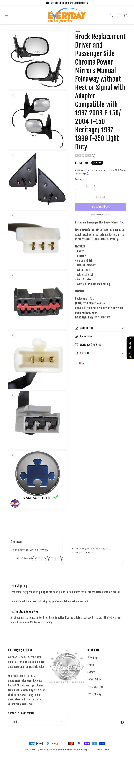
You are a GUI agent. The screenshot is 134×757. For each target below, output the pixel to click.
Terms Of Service (95, 686)
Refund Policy (94, 679)
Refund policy (72, 749)
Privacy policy (87, 749)
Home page (92, 657)
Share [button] (81, 363)
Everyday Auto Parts (40, 749)
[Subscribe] (63, 722)
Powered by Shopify (56, 749)
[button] (6, 15)
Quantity (79, 179)
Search (90, 664)
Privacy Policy (94, 694)
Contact (91, 672)
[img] (83, 156)
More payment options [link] (100, 214)
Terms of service (102, 749)
